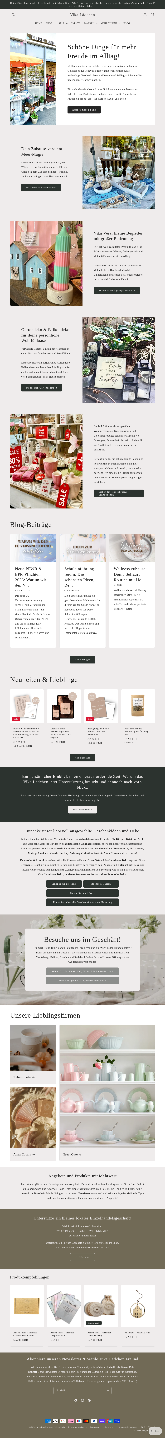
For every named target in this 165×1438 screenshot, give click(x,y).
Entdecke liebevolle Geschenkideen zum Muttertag (82, 902)
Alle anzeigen (83, 659)
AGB (143, 1427)
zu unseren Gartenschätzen (41, 387)
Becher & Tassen (101, 883)
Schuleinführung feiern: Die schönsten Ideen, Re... (79, 577)
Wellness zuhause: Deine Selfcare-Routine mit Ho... (130, 574)
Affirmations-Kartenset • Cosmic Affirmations (26, 1334)
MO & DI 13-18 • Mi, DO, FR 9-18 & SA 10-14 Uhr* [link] (82, 971)
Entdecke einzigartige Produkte (117, 290)
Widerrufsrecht (109, 1427)
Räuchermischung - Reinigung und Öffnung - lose (137, 731)
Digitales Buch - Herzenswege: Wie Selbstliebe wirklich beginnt (60, 733)
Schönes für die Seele (64, 883)
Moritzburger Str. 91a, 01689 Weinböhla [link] (82, 980)
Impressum (94, 1427)
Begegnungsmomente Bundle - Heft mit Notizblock (98, 731)
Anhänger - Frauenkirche (137, 1332)
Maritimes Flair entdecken (41, 187)
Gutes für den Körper (82, 893)
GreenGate (70, 1154)
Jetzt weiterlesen (82, 809)
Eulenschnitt (22, 1077)
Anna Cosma (22, 1154)
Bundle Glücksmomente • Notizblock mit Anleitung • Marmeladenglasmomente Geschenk (26, 733)
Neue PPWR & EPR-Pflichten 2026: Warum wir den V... (30, 577)
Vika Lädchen (43, 1427)
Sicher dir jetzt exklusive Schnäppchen (113, 493)
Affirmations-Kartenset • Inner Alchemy (100, 1334)
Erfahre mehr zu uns (84, 109)
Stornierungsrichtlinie (145, 1431)
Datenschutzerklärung (77, 1427)
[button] (13, 14)
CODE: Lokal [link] (82, 1257)
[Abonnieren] (107, 1390)
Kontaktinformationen (128, 1427)
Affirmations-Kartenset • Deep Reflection (63, 1334)
